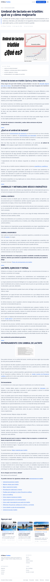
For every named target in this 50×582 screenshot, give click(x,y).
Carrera (2, 572)
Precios (27, 570)
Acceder (33, 2)
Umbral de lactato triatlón (10, 510)
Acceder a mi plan (30, 572)
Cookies (36, 580)
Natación (3, 568)
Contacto (47, 580)
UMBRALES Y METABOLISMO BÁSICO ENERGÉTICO (15, 70)
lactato (7, 237)
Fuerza (2, 573)
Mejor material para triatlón (19, 450)
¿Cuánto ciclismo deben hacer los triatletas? (24, 534)
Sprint (27, 557)
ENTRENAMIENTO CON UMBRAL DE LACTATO (14, 74)
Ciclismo (3, 570)
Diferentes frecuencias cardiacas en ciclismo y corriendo (18, 505)
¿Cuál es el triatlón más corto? (8, 534)
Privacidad (31, 580)
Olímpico (28, 559)
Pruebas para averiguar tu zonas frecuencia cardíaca (17, 492)
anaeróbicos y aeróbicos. (41, 166)
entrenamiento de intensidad (27, 135)
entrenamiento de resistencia (18, 133)
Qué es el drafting (8, 494)
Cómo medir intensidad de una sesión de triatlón (16, 502)
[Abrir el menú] (48, 2)
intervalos (43, 388)
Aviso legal (25, 580)
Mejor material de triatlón (10, 487)
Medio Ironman (29, 561)
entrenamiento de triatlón (36, 478)
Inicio (2, 7)
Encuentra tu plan (41, 2)
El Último (5, 2)
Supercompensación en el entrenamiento (14, 499)
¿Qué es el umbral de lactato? (10, 68)
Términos (42, 580)
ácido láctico (8, 318)
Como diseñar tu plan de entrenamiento (14, 507)
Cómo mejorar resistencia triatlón (12, 497)
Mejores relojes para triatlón (11, 484)
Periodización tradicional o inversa (12, 489)
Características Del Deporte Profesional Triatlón (40, 535)
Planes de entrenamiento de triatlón (22, 262)
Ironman (28, 562)
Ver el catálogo (29, 568)
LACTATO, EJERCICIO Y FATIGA (11, 72)
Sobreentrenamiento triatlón (11, 482)
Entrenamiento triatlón (10, 7)
